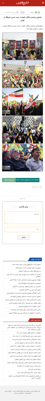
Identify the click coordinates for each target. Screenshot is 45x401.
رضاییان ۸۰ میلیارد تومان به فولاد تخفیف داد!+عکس (25, 346)
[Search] (3, 3)
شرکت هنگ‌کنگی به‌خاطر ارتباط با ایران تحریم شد (26, 339)
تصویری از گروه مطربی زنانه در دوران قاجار (28, 268)
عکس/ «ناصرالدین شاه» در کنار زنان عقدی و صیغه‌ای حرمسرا (23, 300)
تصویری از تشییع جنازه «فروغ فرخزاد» (29, 283)
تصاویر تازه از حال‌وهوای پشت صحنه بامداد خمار (26, 264)
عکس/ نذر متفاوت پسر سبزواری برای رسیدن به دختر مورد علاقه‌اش (24, 275)
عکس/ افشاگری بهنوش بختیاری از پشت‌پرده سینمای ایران (24, 293)
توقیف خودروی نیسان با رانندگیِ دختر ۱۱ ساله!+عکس (25, 280)
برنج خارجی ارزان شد (34, 369)
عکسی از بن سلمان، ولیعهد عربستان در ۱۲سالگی (27, 286)
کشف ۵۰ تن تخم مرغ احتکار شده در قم (29, 372)
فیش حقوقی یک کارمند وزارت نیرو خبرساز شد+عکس (25, 356)
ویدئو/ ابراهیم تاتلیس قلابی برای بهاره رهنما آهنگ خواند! (24, 362)
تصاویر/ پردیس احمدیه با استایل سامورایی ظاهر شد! (25, 296)
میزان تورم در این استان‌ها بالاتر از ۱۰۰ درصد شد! (27, 336)
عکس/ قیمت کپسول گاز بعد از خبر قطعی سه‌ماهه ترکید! (24, 353)
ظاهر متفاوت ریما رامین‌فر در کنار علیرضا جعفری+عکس (25, 303)
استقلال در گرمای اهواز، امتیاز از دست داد (29, 333)
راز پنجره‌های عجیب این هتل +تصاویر (30, 271)
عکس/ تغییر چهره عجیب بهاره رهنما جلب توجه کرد (26, 310)
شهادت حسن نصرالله (37, 187)
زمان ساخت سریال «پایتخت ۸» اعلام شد (29, 366)
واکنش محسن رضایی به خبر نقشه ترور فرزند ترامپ (25, 349)
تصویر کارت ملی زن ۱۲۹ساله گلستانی (30, 290)
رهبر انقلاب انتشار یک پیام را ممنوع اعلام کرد (28, 343)
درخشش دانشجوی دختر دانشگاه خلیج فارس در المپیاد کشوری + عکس (24, 377)
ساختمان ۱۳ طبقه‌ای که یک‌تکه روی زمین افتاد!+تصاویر (25, 313)
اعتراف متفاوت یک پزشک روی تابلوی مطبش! (28, 359)
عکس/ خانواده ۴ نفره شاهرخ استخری (30, 306)
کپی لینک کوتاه (9, 180)
